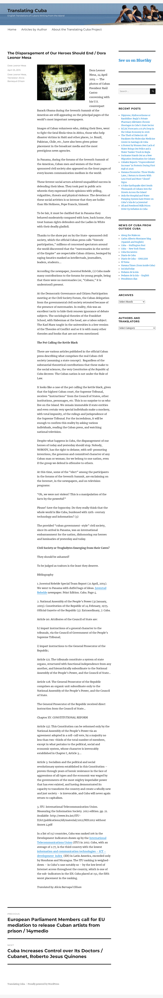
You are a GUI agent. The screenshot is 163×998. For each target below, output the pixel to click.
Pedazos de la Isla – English (135, 275)
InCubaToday (128, 268)
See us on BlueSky (135, 60)
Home (12, 29)
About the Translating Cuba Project (77, 29)
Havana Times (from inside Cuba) (138, 265)
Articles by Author (34, 29)
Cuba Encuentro (129, 252)
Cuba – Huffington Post (133, 245)
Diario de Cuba (128, 255)
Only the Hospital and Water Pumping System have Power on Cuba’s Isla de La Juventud (137, 199)
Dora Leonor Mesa (16, 65)
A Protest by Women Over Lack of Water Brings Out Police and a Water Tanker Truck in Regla (138, 149)
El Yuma (125, 262)
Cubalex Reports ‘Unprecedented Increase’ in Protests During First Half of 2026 (138, 165)
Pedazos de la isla (129, 272)
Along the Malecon (130, 235)
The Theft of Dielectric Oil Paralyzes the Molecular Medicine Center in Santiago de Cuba (138, 138)
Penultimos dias (129, 279)
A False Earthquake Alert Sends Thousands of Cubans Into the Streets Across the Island (136, 189)
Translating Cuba (27, 10)
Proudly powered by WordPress (43, 984)
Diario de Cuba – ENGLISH (134, 258)
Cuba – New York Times (133, 248)
